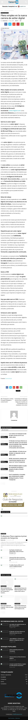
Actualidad (3, 533)
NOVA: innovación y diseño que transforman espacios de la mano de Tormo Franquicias (18, 460)
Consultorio (3, 586)
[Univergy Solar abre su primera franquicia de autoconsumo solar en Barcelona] (4, 559)
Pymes (2, 681)
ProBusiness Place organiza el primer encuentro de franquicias (14, 537)
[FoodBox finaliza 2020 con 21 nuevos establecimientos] (4, 567)
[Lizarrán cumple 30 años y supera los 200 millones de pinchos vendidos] (4, 665)
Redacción (3, 540)
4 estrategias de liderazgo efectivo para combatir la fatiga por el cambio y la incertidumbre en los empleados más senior (21, 402)
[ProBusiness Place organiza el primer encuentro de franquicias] (14, 524)
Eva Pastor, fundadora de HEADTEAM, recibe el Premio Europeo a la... (16, 551)
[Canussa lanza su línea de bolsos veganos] (4, 658)
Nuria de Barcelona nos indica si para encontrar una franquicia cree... (20, 607)
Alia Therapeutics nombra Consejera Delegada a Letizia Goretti (7, 400)
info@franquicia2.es (17, 714)
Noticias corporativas (4, 12)
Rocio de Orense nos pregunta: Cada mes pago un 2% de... (7, 607)
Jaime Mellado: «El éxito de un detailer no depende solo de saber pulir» (17, 453)
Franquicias (3, 679)
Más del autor (5, 430)
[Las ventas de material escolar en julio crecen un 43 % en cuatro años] (4, 435)
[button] (26, 2)
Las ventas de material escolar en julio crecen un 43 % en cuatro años (17, 435)
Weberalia (17, 718)
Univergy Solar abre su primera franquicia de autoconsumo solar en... (17, 559)
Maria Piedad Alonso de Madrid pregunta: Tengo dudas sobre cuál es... (20, 589)
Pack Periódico (11, 718)
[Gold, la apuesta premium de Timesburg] (4, 651)
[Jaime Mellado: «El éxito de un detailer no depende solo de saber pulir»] (4, 453)
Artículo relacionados (7, 427)
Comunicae (5, 20)
